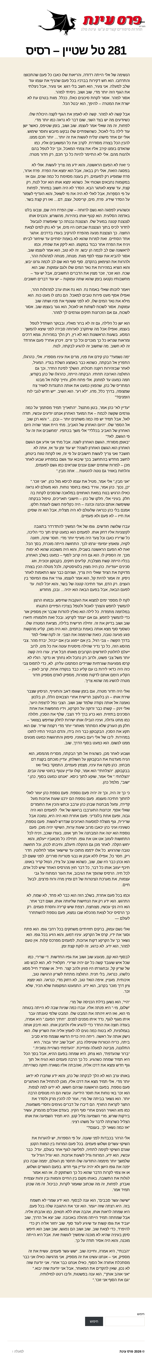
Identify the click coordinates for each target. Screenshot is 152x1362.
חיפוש (141, 1314)
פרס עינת (126, 1351)
